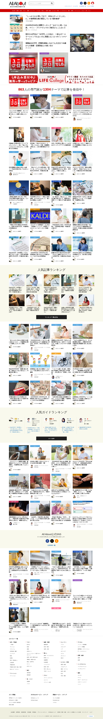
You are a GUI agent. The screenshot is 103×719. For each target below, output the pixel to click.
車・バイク (88, 10)
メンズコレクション (82, 666)
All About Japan (34, 700)
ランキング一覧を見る (51, 317)
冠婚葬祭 (46, 660)
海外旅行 (29, 672)
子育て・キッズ (47, 671)
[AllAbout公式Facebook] (81, 3)
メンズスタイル (63, 10)
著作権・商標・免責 (61, 712)
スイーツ (46, 680)
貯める (28, 644)
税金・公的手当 (30, 661)
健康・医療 (46, 642)
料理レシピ (46, 657)
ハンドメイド (47, 664)
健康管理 (46, 644)
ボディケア (63, 651)
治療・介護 (46, 649)
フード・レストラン (48, 677)
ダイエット (63, 655)
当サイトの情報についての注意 (74, 712)
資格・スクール (64, 669)
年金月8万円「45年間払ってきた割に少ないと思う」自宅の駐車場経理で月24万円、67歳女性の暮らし (16, 430)
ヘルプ (90, 712)
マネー (24, 10)
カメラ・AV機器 (81, 646)
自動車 (28, 681)
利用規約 (34, 712)
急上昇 (13, 10)
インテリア (12, 653)
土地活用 (12, 662)
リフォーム (12, 649)
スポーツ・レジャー (82, 682)
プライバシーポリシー (42, 712)
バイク (28, 683)
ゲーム (79, 677)
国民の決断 (11, 704)
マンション (12, 646)
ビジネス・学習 (55, 10)
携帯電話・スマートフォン (83, 649)
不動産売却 (12, 664)
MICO (62, 658)
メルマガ (76, 6)
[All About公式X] (85, 3)
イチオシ (55, 702)
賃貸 (11, 655)
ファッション (77, 10)
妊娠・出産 (46, 666)
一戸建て (12, 644)
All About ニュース (35, 698)
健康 (28, 10)
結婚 (79, 660)
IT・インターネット (82, 651)
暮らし (43, 10)
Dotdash (91, 716)
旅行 (69, 10)
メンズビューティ (82, 668)
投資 (28, 646)
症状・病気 (46, 646)
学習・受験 (63, 675)
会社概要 (13, 712)
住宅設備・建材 (13, 651)
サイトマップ (69, 6)
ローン (28, 664)
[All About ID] (92, 3)
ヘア (62, 649)
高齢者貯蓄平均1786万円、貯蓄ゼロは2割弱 (85, 428)
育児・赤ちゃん (47, 669)
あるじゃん (29, 666)
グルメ (83, 10)
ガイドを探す (91, 6)
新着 (18, 10)
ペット (79, 684)
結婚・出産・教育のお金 (32, 657)
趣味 (72, 10)
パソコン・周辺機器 (82, 644)
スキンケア (63, 646)
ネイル (62, 653)
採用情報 (18, 712)
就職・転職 (63, 664)
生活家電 (46, 662)
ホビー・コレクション (82, 679)
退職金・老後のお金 (31, 659)
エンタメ (80, 675)
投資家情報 (23, 712)
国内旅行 (29, 675)
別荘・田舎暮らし (14, 660)
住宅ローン (29, 651)
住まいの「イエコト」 (15, 669)
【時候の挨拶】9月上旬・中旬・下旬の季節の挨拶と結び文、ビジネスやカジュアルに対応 (51, 430)
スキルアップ (64, 666)
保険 (28, 649)
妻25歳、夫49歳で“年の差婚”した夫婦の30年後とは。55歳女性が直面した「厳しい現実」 (68, 430)
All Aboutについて (52, 712)
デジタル (38, 10)
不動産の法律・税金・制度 (15, 667)
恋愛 (79, 657)
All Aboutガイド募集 (13, 700)
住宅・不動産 (13, 642)
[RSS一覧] (88, 3)
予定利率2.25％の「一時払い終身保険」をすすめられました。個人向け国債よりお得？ (33, 430)
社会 (62, 673)
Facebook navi (56, 700)
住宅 (21, 10)
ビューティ (32, 10)
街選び (11, 658)
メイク (62, 644)
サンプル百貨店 (56, 698)
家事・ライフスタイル (49, 655)
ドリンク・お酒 (47, 682)
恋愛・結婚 (48, 10)
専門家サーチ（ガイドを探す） (15, 698)
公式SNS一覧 (83, 6)
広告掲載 (29, 712)
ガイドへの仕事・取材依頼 (15, 702)
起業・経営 (63, 671)
